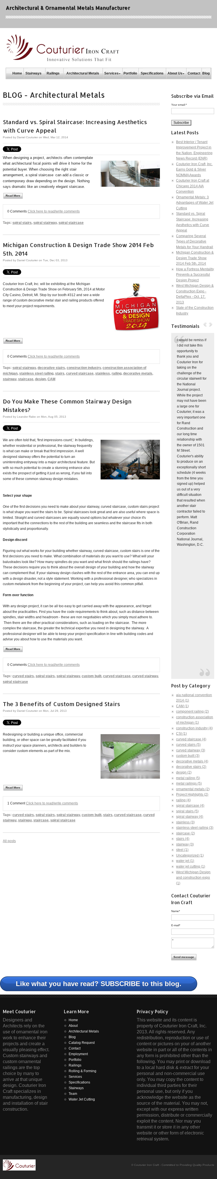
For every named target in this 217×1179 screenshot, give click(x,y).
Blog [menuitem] (206, 73)
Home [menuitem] (17, 73)
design (40, 379)
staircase (25, 379)
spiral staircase (71, 223)
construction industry (84, 368)
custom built (91, 676)
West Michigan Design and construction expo (193, 877)
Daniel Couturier (27, 137)
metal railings (189, 783)
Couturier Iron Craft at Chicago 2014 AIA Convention (192, 186)
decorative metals (137, 373)
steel (182, 850)
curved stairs (23, 676)
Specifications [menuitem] (152, 73)
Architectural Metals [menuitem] (82, 73)
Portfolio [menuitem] (130, 73)
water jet (185, 861)
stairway (9, 379)
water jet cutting (190, 866)
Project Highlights (192, 794)
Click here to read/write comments (54, 211)
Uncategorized (190, 855)
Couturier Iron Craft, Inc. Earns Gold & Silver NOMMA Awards (194, 169)
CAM (51, 379)
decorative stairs (51, 368)
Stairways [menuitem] (33, 73)
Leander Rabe (26, 416)
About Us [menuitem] (175, 73)
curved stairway (145, 676)
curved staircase (80, 373)
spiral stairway (45, 223)
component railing (192, 711)
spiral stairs (22, 223)
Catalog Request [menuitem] (82, 1043)
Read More (13, 195)
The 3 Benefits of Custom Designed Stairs (61, 704)
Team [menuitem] (73, 1094)
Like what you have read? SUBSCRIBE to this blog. (98, 983)
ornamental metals (193, 789)
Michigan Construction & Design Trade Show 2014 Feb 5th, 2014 (195, 257)
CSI (181, 734)
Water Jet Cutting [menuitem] (82, 1099)
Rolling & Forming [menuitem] (82, 1071)
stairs (59, 373)
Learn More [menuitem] (76, 1011)
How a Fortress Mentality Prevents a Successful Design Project (195, 274)
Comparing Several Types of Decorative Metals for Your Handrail (194, 241)
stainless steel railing (36, 373)
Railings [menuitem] (53, 73)
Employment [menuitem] (78, 1054)
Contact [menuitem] (194, 73)
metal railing (188, 778)
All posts (9, 841)
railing (116, 373)
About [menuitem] (73, 1026)
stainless (102, 373)
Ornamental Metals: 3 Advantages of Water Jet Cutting (194, 202)
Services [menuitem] (111, 73)
